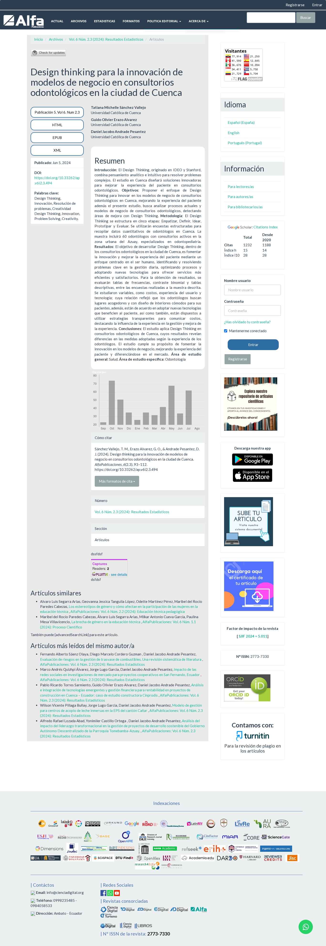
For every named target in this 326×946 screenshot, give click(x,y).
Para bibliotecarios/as (245, 207)
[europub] (88, 836)
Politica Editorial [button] (163, 21)
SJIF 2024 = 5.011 (253, 636)
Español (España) (241, 122)
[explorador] (144, 909)
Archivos (78, 21)
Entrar (317, 5)
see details (119, 574)
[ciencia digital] (109, 909)
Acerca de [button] (197, 21)
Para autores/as (240, 196)
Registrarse (295, 5)
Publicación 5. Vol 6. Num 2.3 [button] (57, 112)
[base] (103, 836)
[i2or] (211, 823)
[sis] (172, 823)
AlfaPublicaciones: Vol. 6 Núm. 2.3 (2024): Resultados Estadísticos (92, 664)
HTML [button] (57, 125)
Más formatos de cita (116, 481)
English (233, 133)
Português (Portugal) (245, 143)
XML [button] (57, 150)
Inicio (38, 39)
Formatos (131, 21)
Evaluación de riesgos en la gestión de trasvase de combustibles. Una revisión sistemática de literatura (121, 659)
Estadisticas (104, 21)
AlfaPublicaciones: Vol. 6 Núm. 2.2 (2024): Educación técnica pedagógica (127, 611)
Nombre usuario (237, 280)
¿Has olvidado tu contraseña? (247, 322)
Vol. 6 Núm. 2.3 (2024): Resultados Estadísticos (106, 39)
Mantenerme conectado (248, 331)
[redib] (70, 836)
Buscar (305, 17)
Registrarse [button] (237, 359)
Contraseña (234, 301)
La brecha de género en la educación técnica (106, 622)
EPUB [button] (57, 137)
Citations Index (265, 227)
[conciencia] (161, 909)
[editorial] (125, 925)
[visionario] (127, 909)
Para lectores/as (241, 186)
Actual (57, 21)
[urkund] (252, 735)
